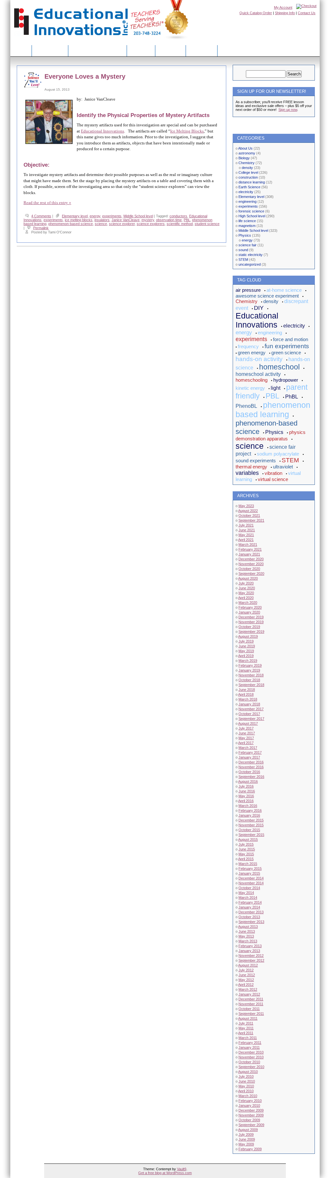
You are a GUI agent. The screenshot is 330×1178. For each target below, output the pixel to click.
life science (247, 221)
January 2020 (249, 612)
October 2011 (249, 1009)
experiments (111, 216)
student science (207, 224)
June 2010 (246, 1081)
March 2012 (247, 989)
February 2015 (250, 868)
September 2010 (251, 1067)
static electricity (250, 255)
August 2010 (248, 1072)
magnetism (247, 226)
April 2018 (246, 694)
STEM (243, 259)
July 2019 (246, 641)
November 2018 (251, 675)
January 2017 (249, 757)
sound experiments (256, 460)
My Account (283, 7)
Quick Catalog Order (255, 13)
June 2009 (246, 1139)
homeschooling (251, 380)
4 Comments (41, 216)
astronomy (246, 153)
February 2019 (250, 665)
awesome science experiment (267, 296)
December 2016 (251, 762)
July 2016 (246, 786)
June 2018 (246, 690)
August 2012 (248, 965)
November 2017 (251, 709)
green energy (252, 352)
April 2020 (246, 598)
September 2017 (251, 719)
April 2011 (245, 1033)
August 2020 (248, 578)
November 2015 (251, 825)
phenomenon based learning (273, 409)
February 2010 (250, 1101)
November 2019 (251, 622)
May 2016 (246, 796)
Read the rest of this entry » (47, 202)
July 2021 (246, 525)
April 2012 (246, 985)
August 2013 (248, 926)
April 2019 (246, 656)
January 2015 (249, 873)
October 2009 (249, 1120)
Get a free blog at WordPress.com (165, 1173)
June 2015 (246, 849)
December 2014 (251, 878)
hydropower (285, 380)
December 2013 (251, 912)
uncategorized (249, 264)
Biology (244, 158)
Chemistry (246, 163)
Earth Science (249, 187)
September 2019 (251, 631)
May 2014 (246, 893)
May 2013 (246, 936)
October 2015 (249, 830)
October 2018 (249, 680)
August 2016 (248, 781)
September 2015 (251, 835)
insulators (102, 220)
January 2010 (249, 1105)
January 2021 (249, 554)
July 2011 (245, 1023)
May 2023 (246, 506)
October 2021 (249, 515)
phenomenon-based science (70, 224)
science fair (247, 245)
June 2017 (246, 733)
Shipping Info (285, 13)
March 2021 (247, 544)
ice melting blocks (78, 220)
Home (21, 50)
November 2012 (251, 955)
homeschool (279, 367)
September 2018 (251, 685)
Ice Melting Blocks (187, 131)
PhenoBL (246, 406)
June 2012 (246, 975)
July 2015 (246, 844)
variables (247, 473)
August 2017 (248, 723)
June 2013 (246, 931)
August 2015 (248, 839)
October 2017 (249, 714)
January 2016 (249, 815)
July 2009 (246, 1134)
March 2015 (247, 864)
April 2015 (246, 859)
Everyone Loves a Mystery (84, 76)
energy (95, 216)
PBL (187, 220)
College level (248, 172)
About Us (141, 50)
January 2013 (249, 951)
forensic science (251, 211)
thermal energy (251, 466)
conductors (178, 216)
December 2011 (250, 999)
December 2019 (251, 617)
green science (286, 352)
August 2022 (248, 511)
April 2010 (246, 1091)
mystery (147, 220)
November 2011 (250, 1004)
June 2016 (246, 791)
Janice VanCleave (126, 220)
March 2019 (247, 661)
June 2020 (246, 588)
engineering (247, 201)
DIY (259, 307)
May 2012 (246, 980)
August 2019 (248, 636)
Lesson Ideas (50, 50)
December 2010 (251, 1052)
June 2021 (246, 530)
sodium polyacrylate (278, 453)
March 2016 (247, 806)
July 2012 (246, 970)
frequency (248, 346)
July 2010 (246, 1076)
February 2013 (250, 946)
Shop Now (170, 50)
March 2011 (247, 1038)
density (247, 168)
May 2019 (246, 651)
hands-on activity (259, 358)
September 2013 (251, 922)
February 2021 (250, 549)
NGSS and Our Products (97, 50)
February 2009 (250, 1149)
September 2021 (251, 520)
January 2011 (249, 1047)
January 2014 (249, 907)
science (101, 224)
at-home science (284, 290)
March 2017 (247, 748)
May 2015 (246, 854)
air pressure (248, 290)
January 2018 (249, 704)
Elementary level (75, 216)
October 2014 (249, 888)
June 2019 (246, 646)
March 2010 (247, 1096)
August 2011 (247, 1018)
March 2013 (247, 941)
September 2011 (251, 1014)
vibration (273, 473)
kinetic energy (250, 388)
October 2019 (249, 627)
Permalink (41, 228)
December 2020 (251, 559)
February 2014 (250, 902)
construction (248, 177)
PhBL (291, 396)
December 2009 (251, 1110)
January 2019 (249, 670)
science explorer (122, 224)
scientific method (180, 224)
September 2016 (251, 777)
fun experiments (287, 346)
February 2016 (250, 810)
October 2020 (249, 569)
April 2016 (246, 801)
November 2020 (251, 564)
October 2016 (249, 772)
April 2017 (246, 743)
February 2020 (250, 607)
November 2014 (251, 883)
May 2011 (246, 1028)
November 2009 (251, 1115)
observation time (169, 220)
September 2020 (251, 573)
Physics (244, 235)
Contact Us (306, 13)
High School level (251, 216)
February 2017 (250, 752)
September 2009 (251, 1125)
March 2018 (247, 699)
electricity (245, 192)
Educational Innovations (102, 131)
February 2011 (249, 1043)
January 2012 (249, 994)
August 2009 (248, 1130)
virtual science (273, 479)
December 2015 (251, 820)
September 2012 (251, 960)
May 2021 (246, 535)
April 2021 (246, 540)
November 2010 (251, 1057)
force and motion (290, 339)
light (275, 388)
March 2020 (247, 602)
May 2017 (246, 738)
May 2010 (246, 1086)
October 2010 (249, 1062)
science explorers (151, 224)
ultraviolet (283, 466)
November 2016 (251, 767)
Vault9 (181, 1169)
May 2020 (246, 593)
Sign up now (287, 110)
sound (243, 250)
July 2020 (246, 583)
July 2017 (246, 728)
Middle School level (138, 216)
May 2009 (246, 1144)
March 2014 (247, 897)
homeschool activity (258, 374)
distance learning (251, 182)
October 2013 (249, 917)
